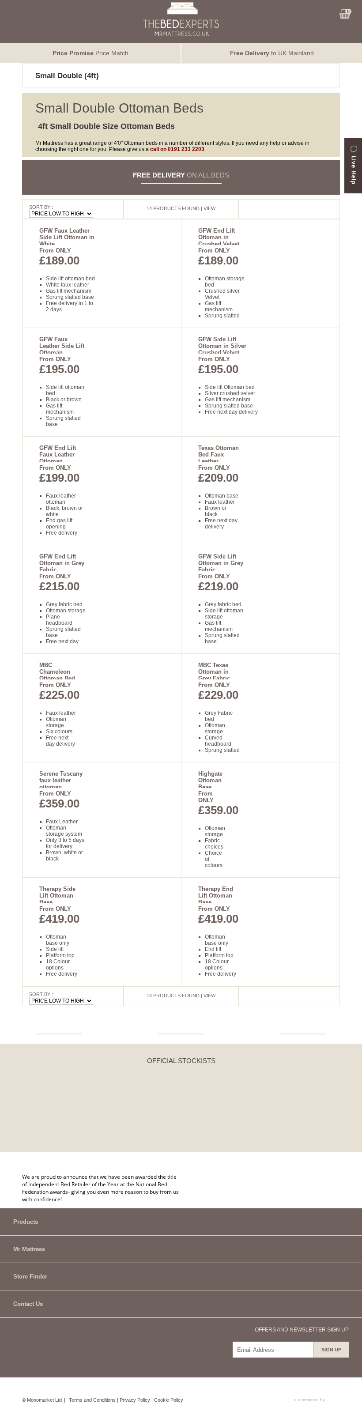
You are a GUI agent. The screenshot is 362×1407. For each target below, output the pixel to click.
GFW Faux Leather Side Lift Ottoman (61, 346)
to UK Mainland (272, 53)
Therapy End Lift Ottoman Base (215, 895)
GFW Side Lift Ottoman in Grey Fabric (220, 563)
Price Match (90, 53)
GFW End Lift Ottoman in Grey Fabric (61, 563)
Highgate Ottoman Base (210, 780)
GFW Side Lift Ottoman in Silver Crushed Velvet (222, 346)
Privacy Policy (135, 1400)
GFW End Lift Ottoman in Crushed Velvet (218, 237)
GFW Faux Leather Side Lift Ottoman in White (66, 237)
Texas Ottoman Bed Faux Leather (218, 454)
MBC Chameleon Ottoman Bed (57, 672)
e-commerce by (310, 1399)
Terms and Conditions (92, 1400)
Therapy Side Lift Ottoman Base (57, 895)
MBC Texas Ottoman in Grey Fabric (214, 672)
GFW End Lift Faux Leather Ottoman (57, 454)
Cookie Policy (168, 1400)
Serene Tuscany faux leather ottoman (61, 780)
